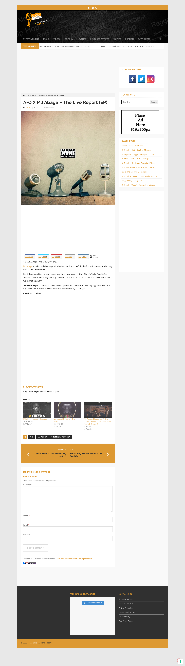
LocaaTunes (32, 643)
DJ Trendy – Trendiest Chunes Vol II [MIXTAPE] (140, 176)
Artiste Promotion (126, 608)
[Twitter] (142, 79)
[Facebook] (132, 79)
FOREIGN (129, 39)
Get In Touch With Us (127, 612)
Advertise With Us (126, 603)
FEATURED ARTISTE (99, 39)
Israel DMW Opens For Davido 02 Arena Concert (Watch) (43, 46)
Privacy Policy (124, 616)
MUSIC (46, 39)
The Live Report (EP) (60, 437)
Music (34, 95)
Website (26, 534)
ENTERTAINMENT (31, 39)
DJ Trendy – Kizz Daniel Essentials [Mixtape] (139, 163)
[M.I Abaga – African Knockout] (37, 410)
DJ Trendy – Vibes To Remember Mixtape (138, 185)
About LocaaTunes (126, 599)
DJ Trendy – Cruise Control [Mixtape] (136, 150)
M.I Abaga (27, 266)
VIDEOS (56, 39)
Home (26, 95)
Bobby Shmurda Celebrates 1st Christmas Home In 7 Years (105, 46)
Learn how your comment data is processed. (74, 559)
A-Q (31, 437)
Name (26, 515)
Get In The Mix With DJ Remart (133, 172)
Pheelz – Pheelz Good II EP (132, 145)
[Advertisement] (115, 23)
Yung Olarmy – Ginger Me (131, 180)
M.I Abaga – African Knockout (35, 419)
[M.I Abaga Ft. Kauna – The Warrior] (67, 410)
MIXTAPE (117, 39)
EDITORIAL (70, 39)
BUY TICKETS (144, 39)
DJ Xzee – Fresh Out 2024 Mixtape (135, 159)
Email (25, 525)
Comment (27, 485)
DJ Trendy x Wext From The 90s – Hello (137, 167)
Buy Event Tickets (126, 621)
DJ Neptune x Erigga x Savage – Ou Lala (137, 154)
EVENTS (82, 39)
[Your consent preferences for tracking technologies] (180, 661)
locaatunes (50, 107)
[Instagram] (151, 79)
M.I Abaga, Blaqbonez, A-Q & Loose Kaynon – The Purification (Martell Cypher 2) (97, 421)
